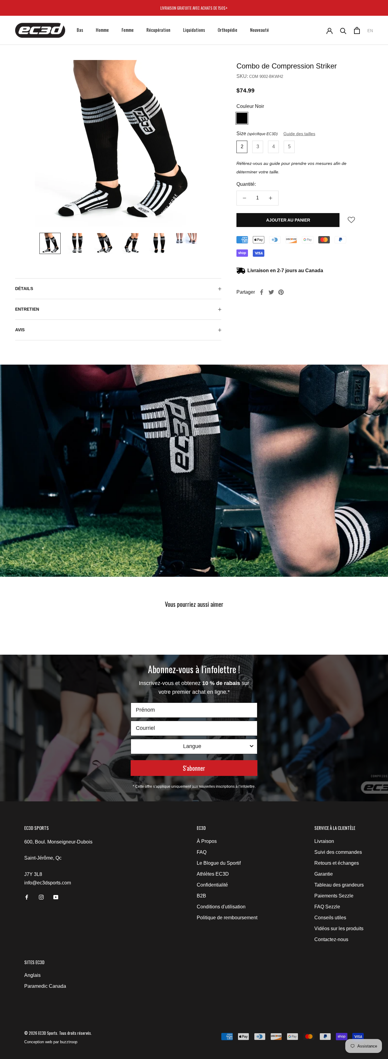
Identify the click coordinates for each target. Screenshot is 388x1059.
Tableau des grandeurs (339, 884)
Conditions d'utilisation (221, 906)
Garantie (323, 874)
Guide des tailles (299, 133)
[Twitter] (271, 292)
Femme (128, 29)
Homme (102, 29)
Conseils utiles (330, 917)
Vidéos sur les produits (338, 928)
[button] (351, 222)
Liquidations (194, 29)
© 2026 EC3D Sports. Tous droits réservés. (58, 1033)
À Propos (207, 841)
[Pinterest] (281, 292)
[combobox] (192, 746)
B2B (201, 895)
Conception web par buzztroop (50, 1042)
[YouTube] (55, 897)
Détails (24, 288)
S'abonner (194, 768)
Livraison (324, 841)
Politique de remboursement (227, 917)
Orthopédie (227, 29)
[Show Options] (252, 746)
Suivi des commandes (338, 852)
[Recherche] (343, 30)
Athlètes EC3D (213, 874)
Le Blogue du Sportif (219, 863)
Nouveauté (259, 29)
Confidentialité (212, 884)
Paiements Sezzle (333, 895)
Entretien (27, 309)
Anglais (32, 975)
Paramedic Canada (45, 986)
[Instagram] (41, 897)
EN (370, 30)
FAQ (201, 852)
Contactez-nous (331, 939)
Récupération (158, 29)
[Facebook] (261, 292)
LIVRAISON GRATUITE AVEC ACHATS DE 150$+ (194, 8)
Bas (80, 29)
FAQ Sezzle (327, 906)
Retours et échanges (336, 863)
